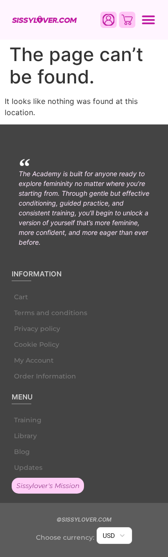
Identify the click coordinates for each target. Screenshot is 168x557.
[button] (148, 19)
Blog (22, 451)
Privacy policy (37, 328)
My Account (34, 360)
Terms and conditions (50, 313)
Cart (21, 297)
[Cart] (127, 20)
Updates (28, 467)
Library (25, 436)
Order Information (45, 376)
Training (28, 420)
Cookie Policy (36, 344)
